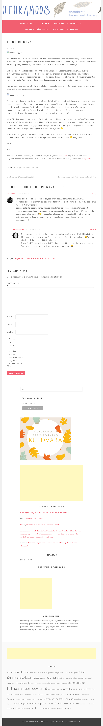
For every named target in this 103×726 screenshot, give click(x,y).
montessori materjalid (21, 699)
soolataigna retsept (26, 708)
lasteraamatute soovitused (27, 688)
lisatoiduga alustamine (74, 688)
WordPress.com (73, 722)
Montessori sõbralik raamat (58, 699)
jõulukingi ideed (16, 677)
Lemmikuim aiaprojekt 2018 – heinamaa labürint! (76, 177)
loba (94, 689)
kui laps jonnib (56, 683)
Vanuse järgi (59, 23)
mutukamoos (18, 229)
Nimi (9, 316)
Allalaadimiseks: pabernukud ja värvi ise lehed (53, 513)
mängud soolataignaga (80, 699)
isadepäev (74, 673)
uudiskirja (63, 155)
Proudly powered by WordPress (36, 722)
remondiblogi (13, 707)
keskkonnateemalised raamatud (73, 678)
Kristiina (11, 194)
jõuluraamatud (54, 677)
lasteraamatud (76, 683)
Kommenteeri (11, 284)
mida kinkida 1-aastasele (22, 695)
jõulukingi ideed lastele (35, 678)
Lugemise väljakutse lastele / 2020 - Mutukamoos (35, 258)
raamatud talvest (71, 703)
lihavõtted (59, 689)
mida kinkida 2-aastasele (38, 695)
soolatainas (37, 708)
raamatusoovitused (86, 704)
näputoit (42, 703)
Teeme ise (74, 23)
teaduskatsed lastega (48, 708)
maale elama (10, 695)
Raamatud (26, 167)
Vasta (92, 194)
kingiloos (10, 683)
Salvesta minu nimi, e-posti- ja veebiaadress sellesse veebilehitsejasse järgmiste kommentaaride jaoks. (13, 353)
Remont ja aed (59, 29)
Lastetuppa (18, 167)
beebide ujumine (35, 673)
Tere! (32, 23)
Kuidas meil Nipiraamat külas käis (21, 177)
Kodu (22, 23)
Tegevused (44, 23)
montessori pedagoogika (35, 699)
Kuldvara (74, 29)
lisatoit (89, 688)
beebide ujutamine (48, 673)
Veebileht (11, 332)
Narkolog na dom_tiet (28, 513)
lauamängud (51, 689)
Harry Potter (65, 672)
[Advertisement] (51, 483)
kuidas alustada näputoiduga (40, 683)
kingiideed (88, 678)
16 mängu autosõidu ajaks (33, 519)
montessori (75, 694)
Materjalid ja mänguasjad (36, 29)
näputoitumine (55, 703)
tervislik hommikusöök (62, 708)
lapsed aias (64, 683)
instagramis (86, 158)
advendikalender (18, 672)
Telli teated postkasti (32, 398)
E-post (10, 324)
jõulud (81, 672)
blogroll (57, 673)
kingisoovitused (21, 683)
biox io (22, 525)
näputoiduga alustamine (25, 703)
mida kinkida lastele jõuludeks (56, 694)
